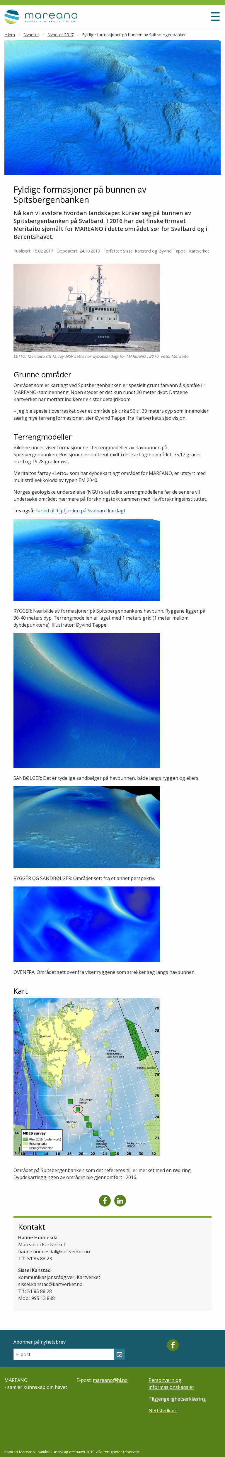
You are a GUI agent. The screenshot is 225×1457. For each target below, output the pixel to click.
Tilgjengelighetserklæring (177, 1399)
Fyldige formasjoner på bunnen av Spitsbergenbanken (134, 34)
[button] (175, 19)
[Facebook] (105, 1201)
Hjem (9, 34)
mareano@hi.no (110, 1380)
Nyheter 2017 (60, 34)
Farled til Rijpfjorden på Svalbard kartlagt (80, 510)
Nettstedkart (163, 1410)
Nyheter (31, 34)
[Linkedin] (120, 1201)
